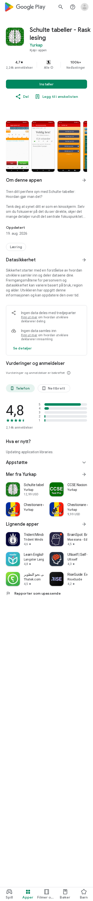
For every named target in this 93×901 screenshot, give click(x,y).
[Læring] (16, 247)
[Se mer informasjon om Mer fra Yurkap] (84, 474)
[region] (46, 64)
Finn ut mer (29, 317)
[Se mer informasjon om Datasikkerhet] (84, 260)
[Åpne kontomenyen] (85, 7)
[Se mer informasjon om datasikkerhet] (22, 348)
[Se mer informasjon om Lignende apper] (84, 524)
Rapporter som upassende (33, 593)
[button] (51, 67)
